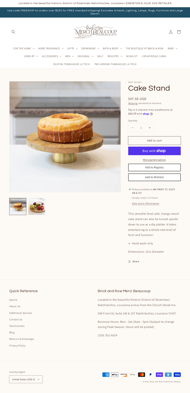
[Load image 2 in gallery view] (36, 206)
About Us (14, 306)
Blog (12, 332)
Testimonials (16, 326)
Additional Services (20, 313)
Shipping (133, 103)
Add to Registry (154, 167)
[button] (13, 32)
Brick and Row (156, 381)
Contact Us (15, 319)
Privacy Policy (17, 345)
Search (13, 299)
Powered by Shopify (172, 381)
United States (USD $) (23, 379)
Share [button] (135, 261)
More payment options (154, 159)
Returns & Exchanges (21, 339)
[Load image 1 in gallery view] (17, 206)
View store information (145, 203)
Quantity (132, 120)
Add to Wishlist (154, 177)
